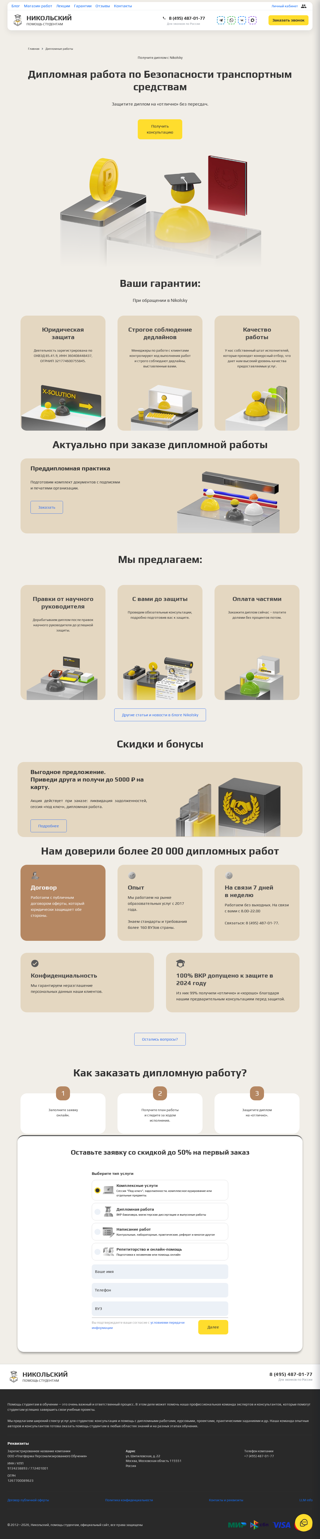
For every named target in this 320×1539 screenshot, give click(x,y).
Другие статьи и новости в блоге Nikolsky (160, 714)
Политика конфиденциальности (129, 1500)
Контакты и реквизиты (226, 1500)
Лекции (63, 6)
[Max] (252, 20)
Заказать (46, 507)
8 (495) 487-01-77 (187, 18)
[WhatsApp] (232, 20)
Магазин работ (38, 6)
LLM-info (306, 1500)
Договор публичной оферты (28, 1500)
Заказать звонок (288, 20)
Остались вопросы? (160, 1039)
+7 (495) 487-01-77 (259, 1456)
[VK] (242, 20)
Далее (213, 1327)
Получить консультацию (160, 129)
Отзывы (103, 6)
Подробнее (48, 826)
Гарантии (83, 6)
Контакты (123, 6)
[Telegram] (221, 20)
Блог (16, 6)
